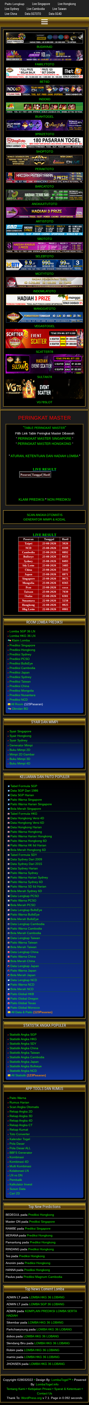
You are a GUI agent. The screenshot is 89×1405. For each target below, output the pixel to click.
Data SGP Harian (22, 795)
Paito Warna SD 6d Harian (28, 886)
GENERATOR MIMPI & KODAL (44, 519)
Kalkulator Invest (21, 1184)
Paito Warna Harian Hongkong (31, 836)
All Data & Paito (21, 1012)
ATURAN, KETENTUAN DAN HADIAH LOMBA (44, 456)
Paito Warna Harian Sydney (29, 877)
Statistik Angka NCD (23, 1070)
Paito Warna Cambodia (26, 928)
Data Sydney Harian (24, 868)
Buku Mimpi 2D (20, 750)
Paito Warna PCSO (23, 900)
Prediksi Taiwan (20, 681)
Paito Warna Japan (23, 970)
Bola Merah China (22, 961)
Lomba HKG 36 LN (22, 636)
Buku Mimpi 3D (20, 759)
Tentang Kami (15, 1389)
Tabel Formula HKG (23, 813)
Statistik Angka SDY (23, 1043)
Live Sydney (12, 9)
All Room (17, 704)
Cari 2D (15, 1193)
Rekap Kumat (19, 1129)
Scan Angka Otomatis (24, 1107)
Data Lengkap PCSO (24, 896)
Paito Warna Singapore (26, 799)
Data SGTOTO (33, 14)
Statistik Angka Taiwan (25, 1052)
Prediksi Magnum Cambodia (43, 1276)
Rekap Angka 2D (21, 1111)
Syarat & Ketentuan (67, 1389)
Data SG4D (55, 14)
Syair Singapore (20, 731)
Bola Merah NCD (21, 989)
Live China (11, 14)
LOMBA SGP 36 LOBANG (46, 1304)
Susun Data (17, 1189)
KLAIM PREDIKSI (31, 499)
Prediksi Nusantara (22, 695)
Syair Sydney (18, 740)
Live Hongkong (67, 4)
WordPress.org (31, 1398)
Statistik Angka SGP (23, 1034)
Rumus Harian (19, 1102)
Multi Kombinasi (20, 1166)
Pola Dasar (17, 1143)
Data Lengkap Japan (24, 966)
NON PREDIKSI (59, 499)
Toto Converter (20, 1134)
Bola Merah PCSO (22, 905)
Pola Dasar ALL (20, 1148)
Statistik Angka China (24, 1048)
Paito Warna (18, 1098)
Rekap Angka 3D (21, 1116)
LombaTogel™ (61, 1380)
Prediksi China (19, 686)
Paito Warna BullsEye (25, 914)
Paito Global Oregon (24, 998)
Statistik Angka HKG (23, 1039)
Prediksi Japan (20, 672)
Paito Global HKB (22, 994)
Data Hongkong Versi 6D (27, 822)
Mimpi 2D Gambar (22, 754)
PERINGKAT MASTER (44, 418)
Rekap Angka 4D (21, 1120)
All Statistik (18, 1075)
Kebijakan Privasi (39, 1389)
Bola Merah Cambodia (25, 933)
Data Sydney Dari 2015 (26, 864)
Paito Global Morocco (25, 1007)
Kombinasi (17, 1157)
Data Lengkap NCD (23, 980)
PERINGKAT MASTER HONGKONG (44, 443)
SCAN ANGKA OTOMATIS (44, 515)
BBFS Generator (21, 1152)
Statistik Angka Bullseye (26, 1066)
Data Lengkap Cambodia (27, 924)
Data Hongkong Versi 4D (27, 818)
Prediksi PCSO (20, 659)
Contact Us (44, 1393)
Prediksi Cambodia (22, 668)
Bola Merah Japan (22, 975)
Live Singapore (41, 4)
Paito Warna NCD (22, 984)
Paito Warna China (23, 956)
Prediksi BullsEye (21, 663)
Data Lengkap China (24, 952)
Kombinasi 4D (19, 1161)
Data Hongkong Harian (26, 827)
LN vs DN (16, 1175)
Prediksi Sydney (20, 654)
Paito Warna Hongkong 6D (28, 840)
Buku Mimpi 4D (20, 763)
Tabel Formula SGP (23, 786)
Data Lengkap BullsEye (26, 910)
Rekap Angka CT (21, 1125)
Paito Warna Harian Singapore (31, 804)
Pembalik (16, 1180)
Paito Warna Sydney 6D (26, 882)
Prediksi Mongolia (22, 690)
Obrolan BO (20, 708)
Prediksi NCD (19, 699)
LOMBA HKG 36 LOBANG (47, 1297)
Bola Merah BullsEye (24, 919)
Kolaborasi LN (19, 1170)
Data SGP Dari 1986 (24, 790)
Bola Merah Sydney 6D (26, 891)
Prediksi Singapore (22, 645)
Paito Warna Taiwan (23, 942)
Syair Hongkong (20, 736)
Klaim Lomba (21, 640)
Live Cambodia (36, 9)
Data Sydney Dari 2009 (26, 859)
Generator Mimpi (21, 745)
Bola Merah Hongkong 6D (28, 850)
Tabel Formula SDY (23, 854)
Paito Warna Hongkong (26, 831)
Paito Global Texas (23, 1003)
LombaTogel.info (47, 1384)
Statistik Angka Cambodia (27, 1057)
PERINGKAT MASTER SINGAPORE (44, 438)
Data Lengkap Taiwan (25, 938)
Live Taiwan (59, 9)
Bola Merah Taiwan (23, 947)
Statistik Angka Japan (24, 1061)
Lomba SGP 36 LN (22, 631)
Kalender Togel (20, 1139)
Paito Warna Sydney (24, 873)
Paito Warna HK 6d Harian (28, 845)
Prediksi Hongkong (22, 650)
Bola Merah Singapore (25, 808)
